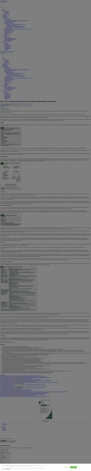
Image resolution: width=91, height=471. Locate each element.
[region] (45, 467)
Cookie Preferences (66, 467)
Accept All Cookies (73, 467)
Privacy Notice (8, 469)
